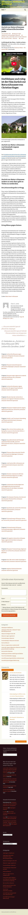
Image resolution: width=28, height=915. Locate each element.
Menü (2, 9)
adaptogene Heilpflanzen (7, 627)
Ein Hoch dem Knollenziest (15, 672)
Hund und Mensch (5, 642)
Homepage (5, 807)
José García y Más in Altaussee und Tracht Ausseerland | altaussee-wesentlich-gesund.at (12, 464)
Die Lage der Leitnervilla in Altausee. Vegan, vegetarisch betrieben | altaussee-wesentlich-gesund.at (13, 539)
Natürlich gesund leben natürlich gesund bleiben (12, 653)
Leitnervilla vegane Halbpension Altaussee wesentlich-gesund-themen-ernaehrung (9, 879)
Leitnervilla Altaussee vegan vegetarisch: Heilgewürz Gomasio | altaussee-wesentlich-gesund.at (13, 355)
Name (3, 598)
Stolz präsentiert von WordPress (8, 912)
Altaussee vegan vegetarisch (8, 636)
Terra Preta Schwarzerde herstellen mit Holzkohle (9, 813)
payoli (4, 817)
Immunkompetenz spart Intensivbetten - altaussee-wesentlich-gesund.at (9, 822)
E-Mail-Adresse (5, 601)
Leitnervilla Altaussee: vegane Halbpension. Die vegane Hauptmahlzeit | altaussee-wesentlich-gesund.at (12, 388)
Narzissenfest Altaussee (6, 651)
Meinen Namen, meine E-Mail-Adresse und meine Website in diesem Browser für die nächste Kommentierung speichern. (13, 609)
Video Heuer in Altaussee (11, 296)
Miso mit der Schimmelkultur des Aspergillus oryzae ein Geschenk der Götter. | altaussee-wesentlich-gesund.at (12, 430)
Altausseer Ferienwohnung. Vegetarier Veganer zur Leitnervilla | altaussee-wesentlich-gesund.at (13, 550)
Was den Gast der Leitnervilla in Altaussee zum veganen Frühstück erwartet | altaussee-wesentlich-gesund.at (12, 398)
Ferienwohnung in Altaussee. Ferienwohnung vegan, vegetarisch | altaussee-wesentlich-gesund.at (13, 529)
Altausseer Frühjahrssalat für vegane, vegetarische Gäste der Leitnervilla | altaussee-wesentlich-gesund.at (13, 409)
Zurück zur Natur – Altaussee (10, 38)
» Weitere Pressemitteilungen (21, 741)
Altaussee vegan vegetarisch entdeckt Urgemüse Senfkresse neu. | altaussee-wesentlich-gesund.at (13, 377)
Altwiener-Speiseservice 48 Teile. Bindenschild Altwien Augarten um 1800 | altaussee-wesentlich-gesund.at (12, 475)
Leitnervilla (11, 36)
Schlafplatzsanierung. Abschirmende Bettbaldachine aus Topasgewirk (10, 804)
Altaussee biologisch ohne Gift (8, 633)
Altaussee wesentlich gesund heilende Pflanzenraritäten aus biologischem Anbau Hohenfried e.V (15, 333)
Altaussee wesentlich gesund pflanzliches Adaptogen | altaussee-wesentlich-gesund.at (13, 366)
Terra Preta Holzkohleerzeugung (8, 655)
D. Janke (22, 38)
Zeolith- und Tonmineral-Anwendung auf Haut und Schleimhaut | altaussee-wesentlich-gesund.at (13, 420)
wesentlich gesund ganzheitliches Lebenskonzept (12, 658)
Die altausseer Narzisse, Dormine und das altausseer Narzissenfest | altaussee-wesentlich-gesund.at (13, 498)
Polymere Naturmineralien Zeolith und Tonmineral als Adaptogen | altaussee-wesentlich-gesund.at (13, 454)
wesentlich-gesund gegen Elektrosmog (10, 660)
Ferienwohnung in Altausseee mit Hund (10, 640)
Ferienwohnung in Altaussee (13, 35)
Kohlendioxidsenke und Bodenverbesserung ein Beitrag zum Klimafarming (10, 780)
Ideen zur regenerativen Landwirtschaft (10, 645)
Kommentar (4, 588)
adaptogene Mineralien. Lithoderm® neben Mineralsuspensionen (8, 857)
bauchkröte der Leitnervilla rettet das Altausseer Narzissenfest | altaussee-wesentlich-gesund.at (13, 509)
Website (3, 604)
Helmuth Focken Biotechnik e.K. (7, 669)
